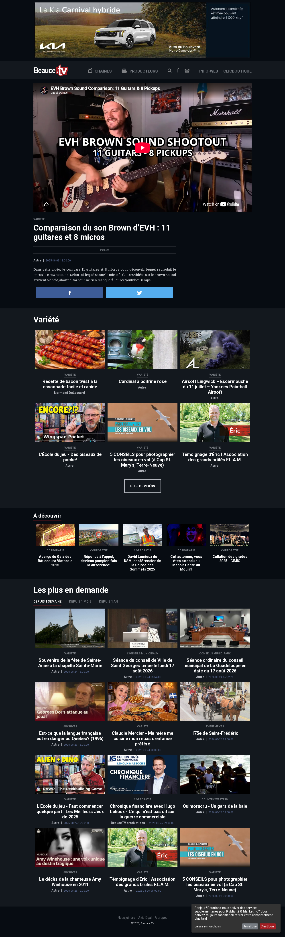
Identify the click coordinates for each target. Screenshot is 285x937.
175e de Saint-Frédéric (215, 733)
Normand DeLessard (69, 393)
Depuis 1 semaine (47, 601)
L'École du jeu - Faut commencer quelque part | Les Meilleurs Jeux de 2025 (70, 811)
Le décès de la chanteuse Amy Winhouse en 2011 (70, 881)
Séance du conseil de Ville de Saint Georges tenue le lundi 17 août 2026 (142, 666)
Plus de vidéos (142, 486)
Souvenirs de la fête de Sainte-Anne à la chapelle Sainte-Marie (70, 663)
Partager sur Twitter (139, 292)
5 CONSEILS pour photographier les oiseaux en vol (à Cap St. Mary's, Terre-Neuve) (142, 460)
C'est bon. (268, 926)
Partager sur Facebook (69, 292)
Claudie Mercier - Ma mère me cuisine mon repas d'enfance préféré (142, 739)
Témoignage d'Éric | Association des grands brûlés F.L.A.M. (215, 457)
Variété (39, 219)
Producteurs (144, 71)
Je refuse (250, 926)
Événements (215, 726)
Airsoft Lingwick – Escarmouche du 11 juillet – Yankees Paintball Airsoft (215, 387)
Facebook (178, 70)
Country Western (215, 799)
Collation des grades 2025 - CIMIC (229, 559)
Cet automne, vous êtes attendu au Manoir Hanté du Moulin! (186, 563)
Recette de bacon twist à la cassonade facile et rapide (70, 384)
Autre (37, 260)
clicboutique (237, 71)
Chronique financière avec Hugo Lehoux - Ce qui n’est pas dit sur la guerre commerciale (142, 811)
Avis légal (145, 917)
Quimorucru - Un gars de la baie (215, 806)
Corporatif (55, 550)
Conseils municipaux (142, 653)
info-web (208, 71)
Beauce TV (51, 69)
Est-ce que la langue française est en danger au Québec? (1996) (70, 736)
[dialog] (236, 918)
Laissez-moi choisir (208, 926)
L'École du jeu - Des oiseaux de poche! (70, 457)
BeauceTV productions (128, 823)
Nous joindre (187, 71)
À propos (161, 917)
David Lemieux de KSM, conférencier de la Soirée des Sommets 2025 (142, 563)
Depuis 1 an (108, 601)
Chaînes (103, 71)
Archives (70, 726)
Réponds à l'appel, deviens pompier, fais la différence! (99, 561)
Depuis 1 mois (80, 601)
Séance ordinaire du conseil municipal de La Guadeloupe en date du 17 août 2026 (214, 666)
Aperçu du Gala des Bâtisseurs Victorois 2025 (55, 561)
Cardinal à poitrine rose (143, 381)
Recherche (170, 71)
